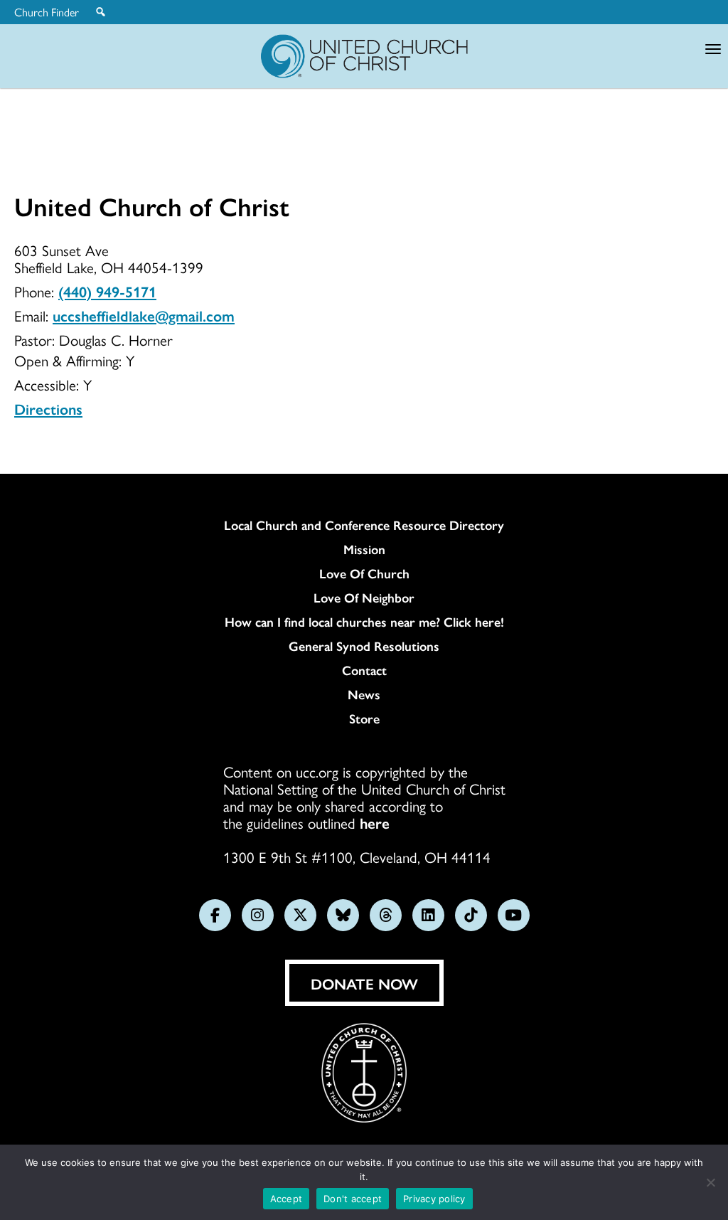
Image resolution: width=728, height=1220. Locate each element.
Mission (364, 549)
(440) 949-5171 (107, 291)
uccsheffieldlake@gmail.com (144, 315)
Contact (364, 670)
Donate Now (364, 983)
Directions (48, 408)
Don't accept (352, 1198)
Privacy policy (434, 1198)
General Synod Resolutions (364, 645)
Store (364, 718)
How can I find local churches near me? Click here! (364, 621)
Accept (286, 1198)
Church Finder (46, 12)
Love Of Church (364, 573)
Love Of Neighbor (364, 597)
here (375, 822)
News (364, 694)
